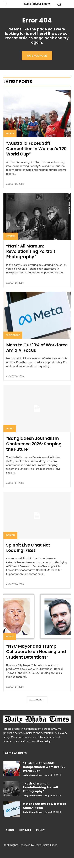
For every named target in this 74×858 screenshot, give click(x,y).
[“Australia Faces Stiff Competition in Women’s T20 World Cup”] (37, 113)
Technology (13, 335)
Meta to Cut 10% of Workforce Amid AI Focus (37, 347)
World (9, 636)
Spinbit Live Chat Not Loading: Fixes (28, 547)
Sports (10, 133)
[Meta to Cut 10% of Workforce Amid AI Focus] (37, 315)
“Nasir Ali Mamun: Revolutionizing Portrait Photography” (30, 251)
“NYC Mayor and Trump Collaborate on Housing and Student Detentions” (36, 651)
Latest (9, 428)
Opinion (10, 535)
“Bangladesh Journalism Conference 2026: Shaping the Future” (34, 443)
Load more (36, 699)
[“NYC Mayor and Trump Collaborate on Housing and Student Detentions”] (37, 616)
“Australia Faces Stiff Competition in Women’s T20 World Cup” (36, 148)
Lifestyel (10, 236)
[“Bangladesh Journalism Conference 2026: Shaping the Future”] (37, 408)
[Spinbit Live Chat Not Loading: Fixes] (37, 515)
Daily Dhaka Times (33, 775)
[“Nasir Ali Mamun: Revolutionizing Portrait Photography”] (37, 216)
